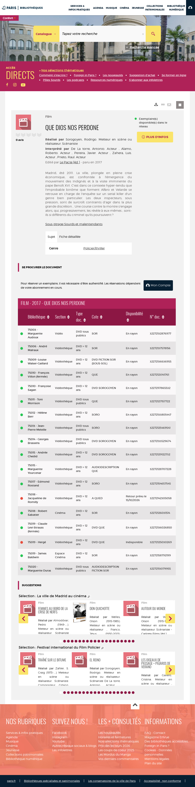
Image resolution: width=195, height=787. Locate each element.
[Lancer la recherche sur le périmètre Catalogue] (153, 34)
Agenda (12, 737)
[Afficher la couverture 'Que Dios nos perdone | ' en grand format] (23, 121)
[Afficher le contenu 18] (125, 641)
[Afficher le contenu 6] (79, 641)
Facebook (59, 733)
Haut (135, 705)
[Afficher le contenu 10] (95, 641)
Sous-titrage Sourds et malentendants (73, 224)
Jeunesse (12, 750)
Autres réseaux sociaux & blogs (74, 746)
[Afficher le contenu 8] (87, 641)
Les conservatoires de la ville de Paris (112, 780)
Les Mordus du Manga (114, 754)
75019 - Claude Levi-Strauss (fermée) (37, 527)
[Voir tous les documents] (88, 597)
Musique (12, 741)
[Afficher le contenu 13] (106, 641)
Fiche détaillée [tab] (69, 237)
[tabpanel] (88, 248)
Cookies (150, 750)
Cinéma (12, 746)
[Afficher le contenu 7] (83, 641)
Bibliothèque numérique (24, 759)
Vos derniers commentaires (118, 759)
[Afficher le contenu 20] (133, 641)
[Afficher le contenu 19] (129, 641)
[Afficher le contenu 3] (68, 641)
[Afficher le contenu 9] (91, 641)
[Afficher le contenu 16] (118, 641)
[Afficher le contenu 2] (64, 641)
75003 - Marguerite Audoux (35, 333)
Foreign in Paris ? (157, 746)
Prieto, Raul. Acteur (71, 157)
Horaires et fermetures (114, 737)
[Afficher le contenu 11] (99, 641)
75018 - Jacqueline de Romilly (37, 498)
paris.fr (11, 780)
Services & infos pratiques (24, 733)
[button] (190, 7)
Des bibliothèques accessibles (166, 741)
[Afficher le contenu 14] (110, 641)
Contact (159, 733)
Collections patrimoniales (24, 754)
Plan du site (153, 763)
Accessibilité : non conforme (162, 780)
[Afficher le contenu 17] (121, 641)
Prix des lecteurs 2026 (114, 746)
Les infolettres (62, 750)
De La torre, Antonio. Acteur (94, 149)
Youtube (58, 741)
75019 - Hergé (37, 542)
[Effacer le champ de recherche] (143, 34)
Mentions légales (157, 759)
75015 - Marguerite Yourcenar (35, 469)
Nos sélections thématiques (118, 741)
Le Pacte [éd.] (70, 162)
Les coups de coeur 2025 (116, 750)
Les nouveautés (109, 733)
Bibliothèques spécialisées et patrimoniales (52, 780)
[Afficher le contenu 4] (72, 641)
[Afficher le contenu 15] (114, 641)
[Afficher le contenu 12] (102, 641)
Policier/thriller (94, 248)
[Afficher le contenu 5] (76, 641)
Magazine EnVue (157, 737)
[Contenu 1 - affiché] (60, 641)
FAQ (148, 733)
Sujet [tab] (51, 237)
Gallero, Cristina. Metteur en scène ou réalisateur (156, 679)
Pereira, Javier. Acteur (91, 153)
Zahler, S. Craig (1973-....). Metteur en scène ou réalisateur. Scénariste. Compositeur (53, 677)
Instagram (59, 737)
